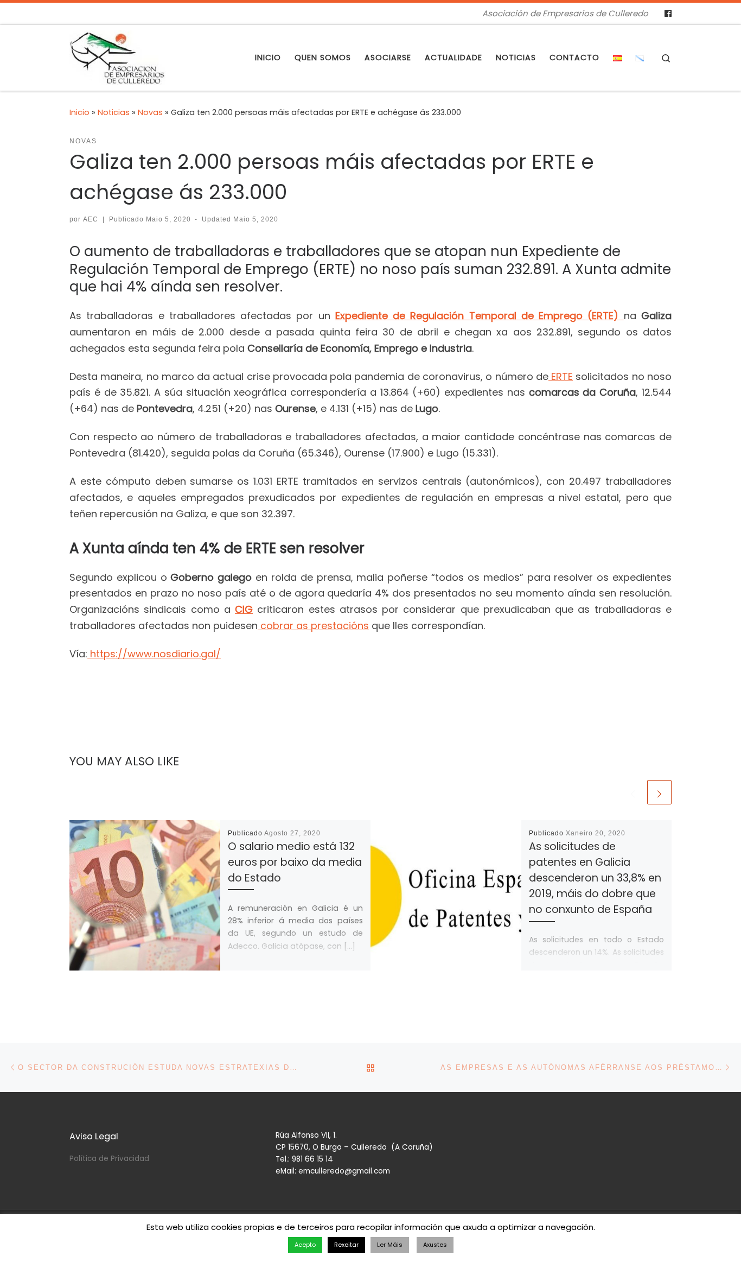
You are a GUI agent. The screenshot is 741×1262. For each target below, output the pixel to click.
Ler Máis (390, 1244)
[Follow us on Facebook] (668, 13)
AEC (90, 219)
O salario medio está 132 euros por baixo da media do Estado (295, 862)
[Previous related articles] (633, 792)
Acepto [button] (305, 1244)
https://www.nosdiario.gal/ (154, 654)
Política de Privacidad (109, 1158)
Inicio (79, 112)
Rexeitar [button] (346, 1244)
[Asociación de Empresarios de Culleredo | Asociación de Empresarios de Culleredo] (117, 56)
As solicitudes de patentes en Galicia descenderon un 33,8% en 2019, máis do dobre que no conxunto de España (595, 878)
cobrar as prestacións (313, 625)
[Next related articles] (659, 792)
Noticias (114, 112)
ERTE (560, 376)
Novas (150, 112)
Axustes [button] (435, 1244)
